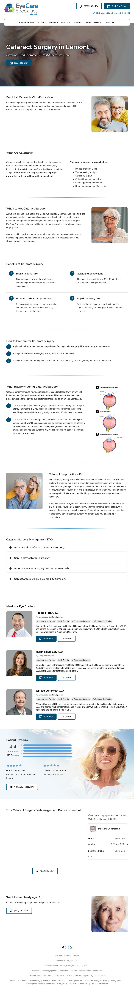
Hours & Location (27, 22)
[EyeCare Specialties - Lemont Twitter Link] (71, 947)
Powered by (50, 976)
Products (65, 22)
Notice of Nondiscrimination (54, 981)
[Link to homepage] (26, 9)
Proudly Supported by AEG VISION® (90, 976)
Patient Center (92, 22)
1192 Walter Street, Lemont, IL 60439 (112, 13)
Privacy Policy (115, 981)
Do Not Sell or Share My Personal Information (89, 984)
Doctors (42, 22)
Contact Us (109, 22)
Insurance (53, 22)
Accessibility (35, 981)
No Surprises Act (75, 981)
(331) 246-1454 (85, 966)
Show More (120, 838)
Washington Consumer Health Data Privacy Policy (46, 984)
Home (12, 981)
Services (77, 22)
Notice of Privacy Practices (96, 981)
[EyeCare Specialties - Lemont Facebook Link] (63, 947)
